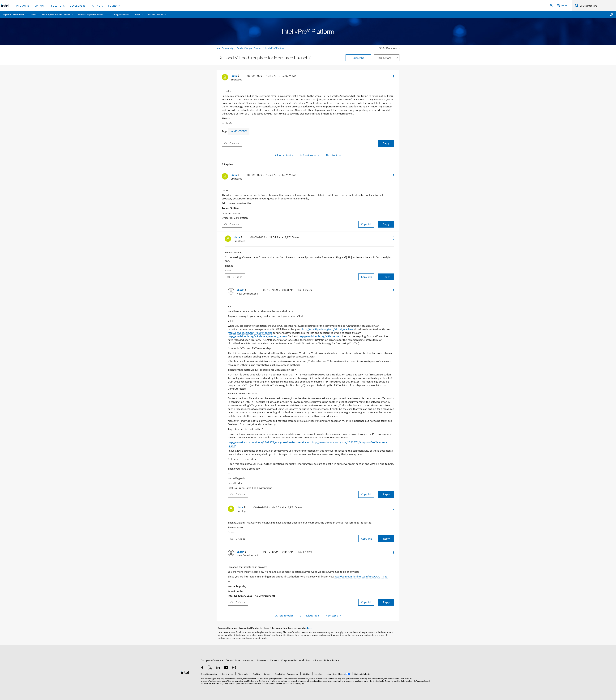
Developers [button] (78, 5)
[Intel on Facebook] (202, 668)
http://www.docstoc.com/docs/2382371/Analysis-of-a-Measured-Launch (269, 442)
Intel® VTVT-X (239, 131)
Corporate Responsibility (295, 660)
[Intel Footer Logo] (185, 672)
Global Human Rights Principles (398, 680)
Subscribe (358, 58)
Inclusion (317, 660)
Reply (386, 143)
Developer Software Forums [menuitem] (56, 14)
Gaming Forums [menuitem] (119, 14)
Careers (274, 660)
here (309, 628)
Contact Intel (233, 660)
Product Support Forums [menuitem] (90, 14)
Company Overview (212, 660)
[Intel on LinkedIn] (218, 668)
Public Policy (331, 660)
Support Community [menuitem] (13, 14)
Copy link (366, 224)
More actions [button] (383, 58)
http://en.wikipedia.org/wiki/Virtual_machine (327, 329)
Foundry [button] (114, 5)
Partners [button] (97, 5)
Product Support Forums (249, 48)
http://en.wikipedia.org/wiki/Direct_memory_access (257, 336)
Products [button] (23, 5)
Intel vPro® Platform (275, 48)
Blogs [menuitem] (137, 14)
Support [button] (40, 5)
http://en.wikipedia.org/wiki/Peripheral (250, 333)
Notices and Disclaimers (258, 680)
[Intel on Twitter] (210, 668)
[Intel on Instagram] (234, 668)
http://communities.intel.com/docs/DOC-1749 (361, 576)
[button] (393, 76)
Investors (262, 660)
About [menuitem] (33, 14)
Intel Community (225, 48)
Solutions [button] (58, 5)
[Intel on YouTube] (226, 668)
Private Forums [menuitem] (155, 14)
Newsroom (249, 660)
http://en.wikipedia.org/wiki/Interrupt (320, 336)
